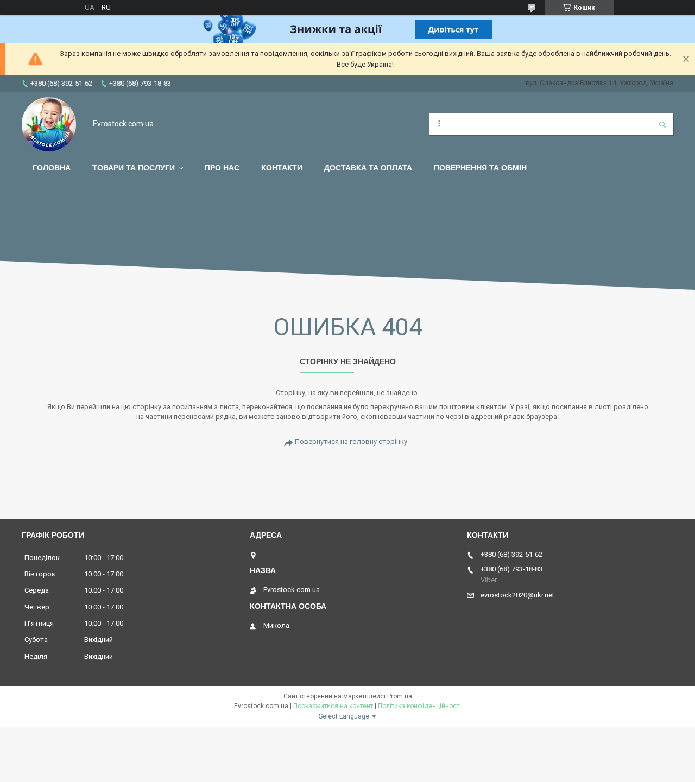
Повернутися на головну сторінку (351, 441)
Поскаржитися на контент (333, 706)
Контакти (281, 167)
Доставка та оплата (368, 167)
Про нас (222, 167)
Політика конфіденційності (419, 706)
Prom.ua (399, 696)
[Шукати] (662, 124)
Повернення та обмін (480, 167)
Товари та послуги (133, 167)
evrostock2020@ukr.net (517, 595)
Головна (52, 167)
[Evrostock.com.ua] (49, 124)
